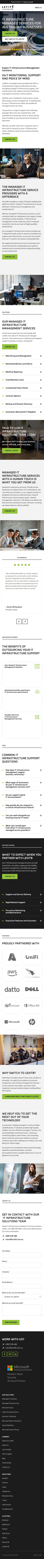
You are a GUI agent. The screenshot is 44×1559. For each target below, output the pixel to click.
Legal (4, 1487)
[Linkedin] (15, 1354)
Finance (5, 1483)
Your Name (6, 1251)
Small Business (7, 1509)
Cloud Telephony (8, 1425)
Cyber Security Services (10, 1412)
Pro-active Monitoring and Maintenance (13, 912)
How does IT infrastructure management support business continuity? (15, 772)
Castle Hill (5, 1546)
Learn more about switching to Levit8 (21, 1096)
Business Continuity (9, 1416)
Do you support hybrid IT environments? (13, 796)
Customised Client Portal (15, 388)
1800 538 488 (14, 45)
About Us (5, 1445)
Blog (3, 1458)
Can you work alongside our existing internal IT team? (16, 817)
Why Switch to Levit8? (14, 39)
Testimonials (6, 1463)
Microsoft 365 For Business (11, 1421)
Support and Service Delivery (16, 894)
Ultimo (4, 1538)
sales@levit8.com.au (14, 1239)
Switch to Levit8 (28, 2)
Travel (4, 1500)
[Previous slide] (18, 621)
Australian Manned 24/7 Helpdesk (19, 412)
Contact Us (10, 33)
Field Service (6, 1505)
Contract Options (11, 396)
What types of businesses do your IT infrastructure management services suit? (16, 785)
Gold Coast (6, 1533)
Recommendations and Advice (17, 364)
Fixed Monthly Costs (13, 380)
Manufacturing (7, 1496)
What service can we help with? (14, 1293)
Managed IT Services (9, 1399)
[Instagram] (10, 1354)
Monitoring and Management (16, 356)
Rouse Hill (5, 1542)
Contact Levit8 (11, 450)
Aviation (5, 1478)
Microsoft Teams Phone (10, 1430)
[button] (19, 49)
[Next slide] (25, 621)
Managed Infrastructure (10, 1403)
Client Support (7, 1454)
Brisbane (5, 1520)
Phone (5, 1261)
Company (6, 1272)
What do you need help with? (12, 1303)
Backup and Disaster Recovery (17, 404)
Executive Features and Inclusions (19, 921)
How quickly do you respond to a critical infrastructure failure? (18, 806)
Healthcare (6, 1491)
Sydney (4, 1529)
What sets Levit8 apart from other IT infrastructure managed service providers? (16, 828)
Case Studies (6, 1449)
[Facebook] (4, 1354)
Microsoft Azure (7, 1408)
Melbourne (6, 1524)
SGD (40, 1555)
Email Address (8, 1282)
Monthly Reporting (12, 372)
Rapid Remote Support (13, 902)
